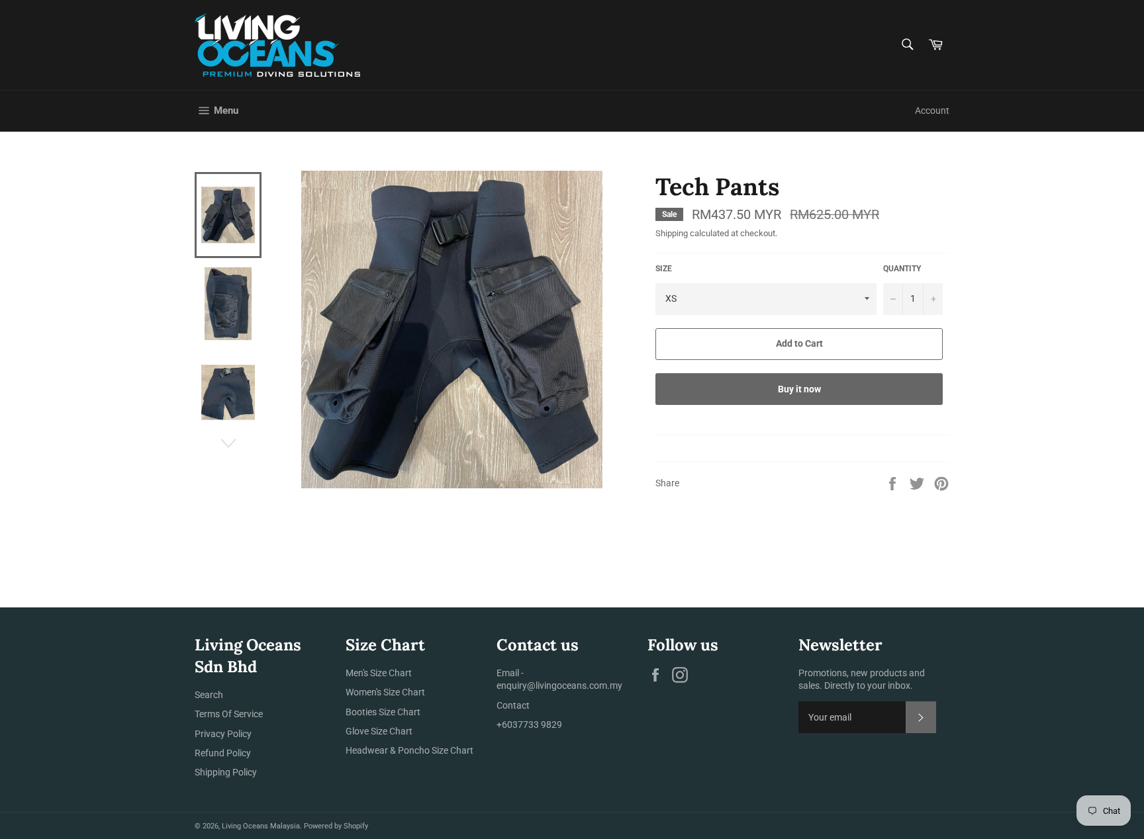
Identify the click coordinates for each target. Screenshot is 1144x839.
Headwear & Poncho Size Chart (409, 750)
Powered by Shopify (336, 826)
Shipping (671, 233)
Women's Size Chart (385, 692)
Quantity (902, 268)
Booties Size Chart (383, 712)
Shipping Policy (226, 772)
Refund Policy (223, 753)
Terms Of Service (229, 714)
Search (209, 694)
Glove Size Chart (379, 731)
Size (663, 268)
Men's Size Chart (379, 673)
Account (932, 110)
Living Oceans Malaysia (261, 826)
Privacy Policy (223, 734)
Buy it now (799, 389)
